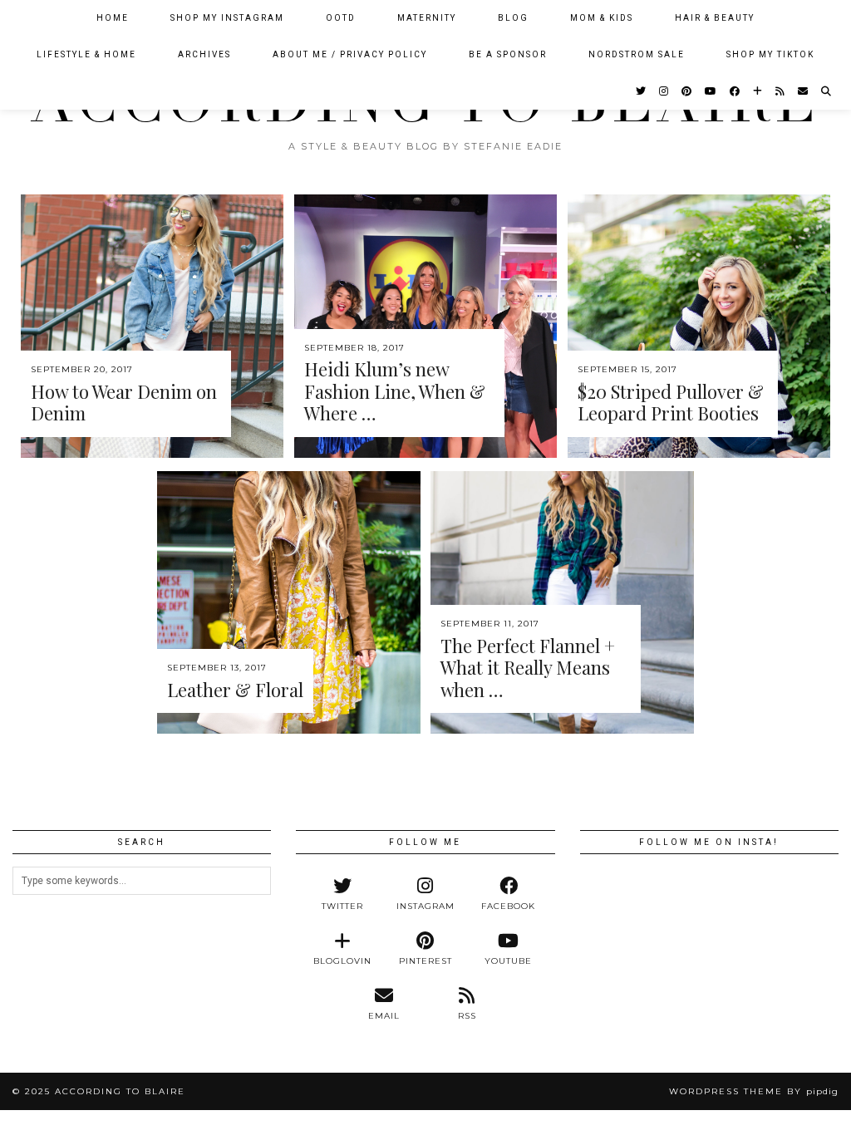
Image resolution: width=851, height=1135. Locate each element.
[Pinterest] (687, 91)
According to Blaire (120, 1091)
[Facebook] (735, 91)
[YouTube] (711, 91)
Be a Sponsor (508, 54)
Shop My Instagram (227, 17)
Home (112, 17)
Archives (204, 54)
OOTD (341, 17)
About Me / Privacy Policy (350, 54)
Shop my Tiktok (770, 54)
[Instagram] (664, 91)
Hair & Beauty (715, 17)
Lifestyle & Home (86, 54)
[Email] (803, 91)
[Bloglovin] (758, 91)
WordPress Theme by (754, 1091)
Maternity (426, 17)
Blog (513, 17)
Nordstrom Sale (636, 54)
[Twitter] (641, 91)
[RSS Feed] (780, 91)
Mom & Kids (601, 17)
